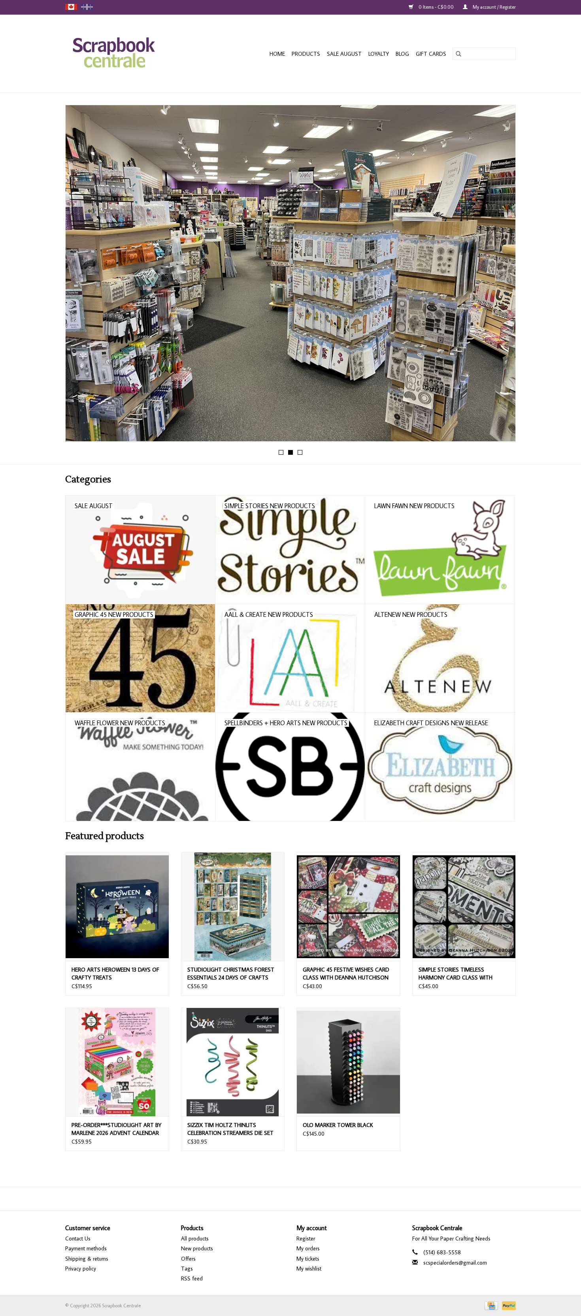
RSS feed (192, 1278)
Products (306, 53)
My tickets (307, 1258)
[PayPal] (507, 1305)
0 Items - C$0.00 (436, 7)
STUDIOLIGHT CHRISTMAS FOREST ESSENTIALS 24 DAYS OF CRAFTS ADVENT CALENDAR (230, 973)
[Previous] (80, 275)
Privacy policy (80, 1268)
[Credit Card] (490, 1305)
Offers (188, 1258)
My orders (308, 1248)
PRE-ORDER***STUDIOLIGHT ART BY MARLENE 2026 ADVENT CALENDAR (116, 1128)
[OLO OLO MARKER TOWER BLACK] (348, 1062)
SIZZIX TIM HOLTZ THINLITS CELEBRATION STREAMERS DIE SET (230, 1128)
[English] (71, 7)
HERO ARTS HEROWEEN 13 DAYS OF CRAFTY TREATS (115, 973)
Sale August (344, 53)
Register (305, 1238)
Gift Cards (431, 53)
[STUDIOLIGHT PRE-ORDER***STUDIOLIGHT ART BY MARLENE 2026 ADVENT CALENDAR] (117, 1062)
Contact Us (78, 1238)
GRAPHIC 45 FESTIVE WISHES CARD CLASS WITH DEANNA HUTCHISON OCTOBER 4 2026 (346, 973)
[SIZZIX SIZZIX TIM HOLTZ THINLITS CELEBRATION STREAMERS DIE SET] (233, 1062)
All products (195, 1238)
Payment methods (86, 1248)
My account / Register (494, 7)
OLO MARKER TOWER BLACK (338, 1125)
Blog (402, 53)
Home (277, 53)
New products (197, 1248)
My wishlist (308, 1268)
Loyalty (378, 53)
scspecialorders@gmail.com (455, 1262)
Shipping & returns (86, 1258)
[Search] (458, 53)
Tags (187, 1268)
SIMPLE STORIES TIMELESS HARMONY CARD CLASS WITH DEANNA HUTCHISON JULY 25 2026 (462, 973)
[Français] (87, 7)
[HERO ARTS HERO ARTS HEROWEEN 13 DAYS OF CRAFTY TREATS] (117, 906)
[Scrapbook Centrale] (128, 53)
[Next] (500, 275)
